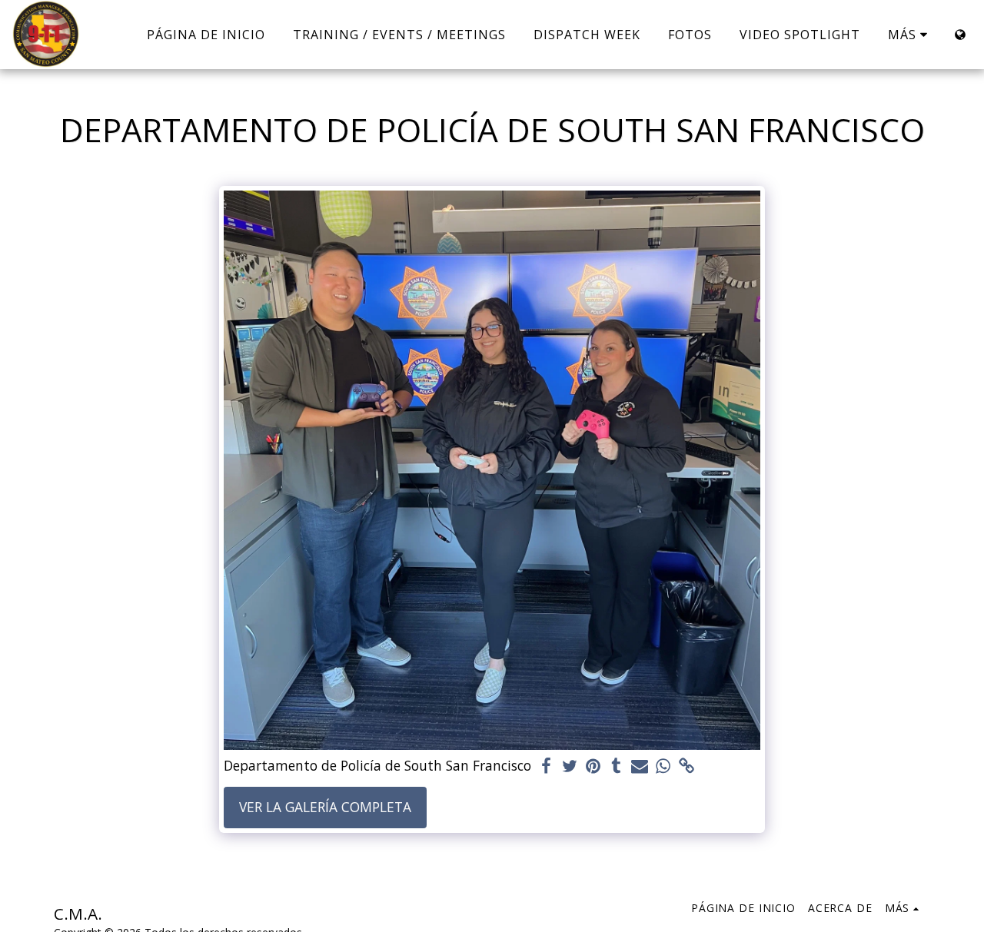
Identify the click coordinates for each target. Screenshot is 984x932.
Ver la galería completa (325, 807)
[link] (686, 766)
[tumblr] (616, 766)
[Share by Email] (639, 766)
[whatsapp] (663, 766)
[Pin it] (593, 766)
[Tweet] (569, 766)
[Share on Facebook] (546, 766)
